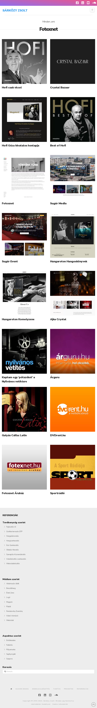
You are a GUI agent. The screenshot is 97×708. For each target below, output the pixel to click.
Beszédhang (11, 588)
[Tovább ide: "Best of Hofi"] (72, 119)
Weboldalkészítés (13, 563)
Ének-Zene (10, 593)
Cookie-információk (60, 704)
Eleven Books (22, 689)
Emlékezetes (11, 640)
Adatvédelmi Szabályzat (41, 704)
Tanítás (56, 689)
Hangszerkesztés (12, 541)
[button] (92, 10)
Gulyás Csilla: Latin (14, 435)
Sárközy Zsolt (15, 10)
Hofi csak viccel (12, 87)
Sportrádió (57, 493)
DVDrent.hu (58, 435)
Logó (8, 597)
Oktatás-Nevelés (12, 550)
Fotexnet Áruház (13, 493)
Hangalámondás (12, 536)
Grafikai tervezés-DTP (14, 531)
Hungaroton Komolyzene (18, 319)
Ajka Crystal (58, 319)
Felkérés (9, 645)
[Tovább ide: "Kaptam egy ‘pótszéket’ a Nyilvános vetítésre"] (24, 351)
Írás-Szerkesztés (12, 545)
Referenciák (82, 689)
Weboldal (10, 620)
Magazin (9, 602)
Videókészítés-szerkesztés (16, 559)
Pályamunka (10, 649)
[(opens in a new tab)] (24, 61)
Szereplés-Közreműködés (16, 554)
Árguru (54, 377)
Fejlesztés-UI (11, 527)
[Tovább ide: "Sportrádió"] (72, 467)
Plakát (8, 606)
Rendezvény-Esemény (14, 611)
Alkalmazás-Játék (12, 584)
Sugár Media (58, 203)
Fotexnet (8, 203)
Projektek (68, 689)
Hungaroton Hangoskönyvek (68, 261)
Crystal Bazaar (59, 87)
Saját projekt (11, 654)
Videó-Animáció (12, 616)
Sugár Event (10, 261)
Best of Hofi (58, 145)
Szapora (9, 659)
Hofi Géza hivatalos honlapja (20, 145)
